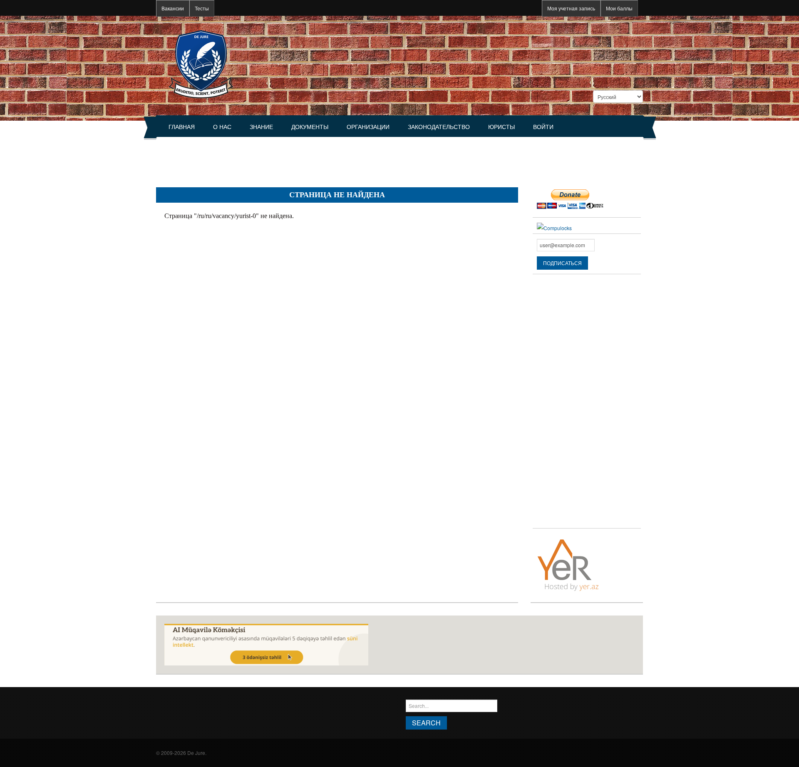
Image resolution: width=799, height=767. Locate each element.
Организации (368, 127)
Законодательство (439, 127)
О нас (222, 127)
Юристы (501, 127)
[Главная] (200, 63)
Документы (309, 127)
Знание (261, 127)
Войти (543, 127)
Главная (182, 127)
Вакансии (172, 8)
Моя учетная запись (571, 8)
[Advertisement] (307, 158)
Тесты (202, 8)
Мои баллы (619, 8)
